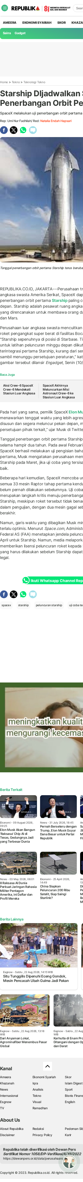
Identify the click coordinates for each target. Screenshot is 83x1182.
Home (4, 82)
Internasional (9, 1095)
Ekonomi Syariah (37, 22)
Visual (37, 1102)
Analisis (38, 1089)
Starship (59, 300)
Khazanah (7, 1083)
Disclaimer (7, 1135)
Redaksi (38, 1129)
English (70, 1102)
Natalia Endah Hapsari (55, 121)
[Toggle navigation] (4, 8)
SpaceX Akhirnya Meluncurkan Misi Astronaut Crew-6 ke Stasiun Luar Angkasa (59, 391)
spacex (6, 605)
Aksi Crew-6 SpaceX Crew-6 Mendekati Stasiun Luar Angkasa (19, 389)
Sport (69, 1089)
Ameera (5, 1077)
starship (23, 605)
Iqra (35, 1083)
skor (61, 22)
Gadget (20, 33)
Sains (7, 33)
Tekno (16, 82)
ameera (9, 22)
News (4, 1089)
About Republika (11, 1129)
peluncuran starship (49, 605)
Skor (68, 1077)
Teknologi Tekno (34, 82)
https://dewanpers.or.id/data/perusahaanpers (35, 1158)
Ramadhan (40, 1108)
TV (2, 1108)
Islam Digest (73, 1083)
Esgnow (6, 1102)
